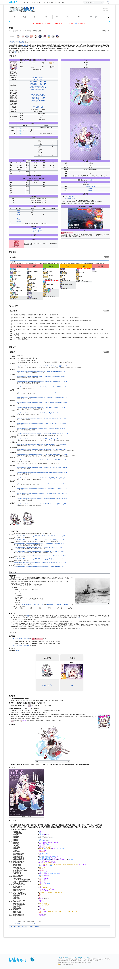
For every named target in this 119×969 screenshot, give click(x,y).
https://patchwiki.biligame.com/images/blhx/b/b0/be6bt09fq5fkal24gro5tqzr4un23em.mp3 (38, 551)
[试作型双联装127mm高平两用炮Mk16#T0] (30, 277)
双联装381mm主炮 (25, 604)
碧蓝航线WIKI (14, 42)
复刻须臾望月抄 (35, 96)
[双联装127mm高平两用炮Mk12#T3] (28, 296)
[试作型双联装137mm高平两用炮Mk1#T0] (28, 277)
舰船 (24, 17)
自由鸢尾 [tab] (47, 825)
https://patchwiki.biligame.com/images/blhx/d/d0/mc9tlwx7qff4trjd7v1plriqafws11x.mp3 (40, 407)
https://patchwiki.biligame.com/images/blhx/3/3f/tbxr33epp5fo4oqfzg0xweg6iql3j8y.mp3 (41, 449)
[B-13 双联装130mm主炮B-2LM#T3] (30, 285)
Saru (89, 188)
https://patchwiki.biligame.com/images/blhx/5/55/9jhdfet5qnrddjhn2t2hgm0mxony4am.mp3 (42, 397)
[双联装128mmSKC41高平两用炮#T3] (28, 292)
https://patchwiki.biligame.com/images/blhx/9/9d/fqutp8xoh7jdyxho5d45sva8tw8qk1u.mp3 (41, 381)
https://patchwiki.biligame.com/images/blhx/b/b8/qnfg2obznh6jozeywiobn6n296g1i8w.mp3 (41, 493)
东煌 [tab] (27, 825)
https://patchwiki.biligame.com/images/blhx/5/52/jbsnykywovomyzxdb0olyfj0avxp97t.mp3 (41, 376)
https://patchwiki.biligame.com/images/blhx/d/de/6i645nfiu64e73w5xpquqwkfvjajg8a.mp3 (41, 366)
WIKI (43, 2)
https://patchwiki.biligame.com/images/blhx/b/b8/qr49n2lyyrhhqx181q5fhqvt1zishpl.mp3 (41, 483)
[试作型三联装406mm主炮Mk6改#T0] (11, 292)
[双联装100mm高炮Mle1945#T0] (44, 286)
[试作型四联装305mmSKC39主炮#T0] (11, 277)
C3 (44, 96)
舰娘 (15, 926)
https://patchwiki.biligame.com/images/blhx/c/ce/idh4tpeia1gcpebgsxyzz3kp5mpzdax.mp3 (41, 472)
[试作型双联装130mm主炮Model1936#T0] (28, 281)
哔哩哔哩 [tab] (12, 827)
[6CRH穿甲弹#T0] (77, 274)
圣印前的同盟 (34, 94)
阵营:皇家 (24, 926)
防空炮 (18, 214)
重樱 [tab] (19, 825)
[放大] (108, 603)
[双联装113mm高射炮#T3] (47, 290)
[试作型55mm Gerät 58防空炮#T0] (44, 294)
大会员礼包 (50, 2)
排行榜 (33, 2)
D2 (43, 99)
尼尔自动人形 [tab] (22, 829)
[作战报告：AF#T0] (61, 286)
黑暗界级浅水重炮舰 (33, 926)
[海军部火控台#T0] (77, 270)
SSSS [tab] (48, 827)
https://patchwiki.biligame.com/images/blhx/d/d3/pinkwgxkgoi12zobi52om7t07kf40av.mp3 (41, 467)
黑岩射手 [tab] (91, 827)
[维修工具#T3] (61, 269)
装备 (35, 17)
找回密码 (73, 957)
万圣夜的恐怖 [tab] (14, 531)
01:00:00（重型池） (37, 77)
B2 (41, 99)
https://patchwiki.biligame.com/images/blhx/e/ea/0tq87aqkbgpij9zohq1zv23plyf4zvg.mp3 (41, 439)
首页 (28, 2)
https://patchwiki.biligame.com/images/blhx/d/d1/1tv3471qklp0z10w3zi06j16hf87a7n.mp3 (41, 459)
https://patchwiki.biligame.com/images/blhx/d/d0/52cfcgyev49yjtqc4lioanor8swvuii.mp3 (40, 413)
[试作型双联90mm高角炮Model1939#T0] (44, 290)
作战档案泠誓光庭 (36, 86)
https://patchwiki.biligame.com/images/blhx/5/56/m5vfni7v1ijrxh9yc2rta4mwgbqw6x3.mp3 (38, 543)
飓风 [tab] (83, 825)
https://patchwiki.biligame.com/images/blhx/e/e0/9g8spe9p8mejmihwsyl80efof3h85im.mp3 (39, 539)
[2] (79, 628)
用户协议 (87, 957)
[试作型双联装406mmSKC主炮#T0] (11, 296)
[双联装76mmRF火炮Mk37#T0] (44, 269)
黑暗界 (27, 616)
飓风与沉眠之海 (35, 100)
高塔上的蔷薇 (35, 99)
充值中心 (57, 2)
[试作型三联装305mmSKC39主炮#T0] (17, 296)
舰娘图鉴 (21, 42)
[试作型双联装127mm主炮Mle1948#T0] (28, 285)
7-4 (38, 79)
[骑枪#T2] (93, 269)
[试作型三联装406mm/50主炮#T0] (11, 285)
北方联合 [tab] (40, 825)
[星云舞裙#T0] (61, 282)
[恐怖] (29, 705)
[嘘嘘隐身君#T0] (63, 273)
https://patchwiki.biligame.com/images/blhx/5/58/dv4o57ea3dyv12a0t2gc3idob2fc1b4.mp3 (41, 454)
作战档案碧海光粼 (36, 89)
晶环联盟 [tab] (68, 825)
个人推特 (90, 180)
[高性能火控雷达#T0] (77, 278)
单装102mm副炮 (38, 604)
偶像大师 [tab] (42, 827)
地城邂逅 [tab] (98, 827)
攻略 (79, 17)
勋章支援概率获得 (38, 107)
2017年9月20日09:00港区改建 (21, 639)
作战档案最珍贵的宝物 (36, 83)
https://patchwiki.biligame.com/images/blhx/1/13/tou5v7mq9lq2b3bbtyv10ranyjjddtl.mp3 (41, 478)
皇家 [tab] (15, 825)
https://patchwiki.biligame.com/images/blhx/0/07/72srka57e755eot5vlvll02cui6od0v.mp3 (41, 418)
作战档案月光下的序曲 (36, 84)
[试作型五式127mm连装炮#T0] (28, 273)
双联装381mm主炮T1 (36, 228)
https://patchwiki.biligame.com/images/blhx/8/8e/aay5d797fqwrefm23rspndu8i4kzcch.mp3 (41, 488)
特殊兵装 (18, 221)
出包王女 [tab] (84, 827)
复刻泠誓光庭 (34, 102)
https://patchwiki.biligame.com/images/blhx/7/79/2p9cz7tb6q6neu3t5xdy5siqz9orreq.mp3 (41, 402)
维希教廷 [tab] (54, 825)
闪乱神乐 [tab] (77, 827)
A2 (42, 89)
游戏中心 (60, 957)
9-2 (41, 79)
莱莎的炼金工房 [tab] (56, 827)
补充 (17, 651)
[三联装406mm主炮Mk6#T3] (11, 273)
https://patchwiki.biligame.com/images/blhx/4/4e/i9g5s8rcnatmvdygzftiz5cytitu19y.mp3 (40, 428)
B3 (42, 86)
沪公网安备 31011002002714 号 (67, 964)
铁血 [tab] (23, 825)
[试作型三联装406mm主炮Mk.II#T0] (14, 269)
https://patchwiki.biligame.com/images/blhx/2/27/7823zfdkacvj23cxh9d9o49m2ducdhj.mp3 (39, 536)
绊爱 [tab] (25, 827)
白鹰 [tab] (11, 825)
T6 (44, 97)
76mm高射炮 (49, 604)
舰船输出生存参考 (70, 198)
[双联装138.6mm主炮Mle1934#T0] (28, 269)
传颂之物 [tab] (19, 827)
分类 (10, 926)
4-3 (35, 79)
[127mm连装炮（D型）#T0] (28, 289)
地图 (46, 17)
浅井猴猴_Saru (90, 186)
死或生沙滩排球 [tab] (33, 827)
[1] (79, 617)
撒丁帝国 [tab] (33, 825)
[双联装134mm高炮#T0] (47, 277)
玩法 (57, 17)
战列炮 (18, 210)
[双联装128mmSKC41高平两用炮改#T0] (30, 289)
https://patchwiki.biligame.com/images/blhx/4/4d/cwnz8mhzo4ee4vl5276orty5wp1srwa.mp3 (42, 433)
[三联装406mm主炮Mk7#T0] (11, 269)
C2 (44, 89)
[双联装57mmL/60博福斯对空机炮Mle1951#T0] (44, 282)
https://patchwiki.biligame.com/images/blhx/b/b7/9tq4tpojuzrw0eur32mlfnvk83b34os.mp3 (41, 386)
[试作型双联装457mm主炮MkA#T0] (11, 289)
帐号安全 (67, 957)
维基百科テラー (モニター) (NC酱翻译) (26, 923)
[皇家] (50, 66)
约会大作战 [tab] (13, 829)
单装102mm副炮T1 (36, 231)
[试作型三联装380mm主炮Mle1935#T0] (11, 281)
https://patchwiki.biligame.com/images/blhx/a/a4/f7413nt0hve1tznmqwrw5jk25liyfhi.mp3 (41, 504)
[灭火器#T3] (61, 273)
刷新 (76, 23)
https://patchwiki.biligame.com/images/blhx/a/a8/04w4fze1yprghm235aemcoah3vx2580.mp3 (39, 562)
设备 (18, 216)
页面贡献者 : (12, 36)
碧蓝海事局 (25, 45)
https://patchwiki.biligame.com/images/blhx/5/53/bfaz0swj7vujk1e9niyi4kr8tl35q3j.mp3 (37, 547)
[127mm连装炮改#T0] (30, 296)
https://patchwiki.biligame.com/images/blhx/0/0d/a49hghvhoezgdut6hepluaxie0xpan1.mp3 (41, 498)
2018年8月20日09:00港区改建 (21, 645)
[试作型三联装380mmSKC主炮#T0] (14, 296)
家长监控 (80, 957)
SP (44, 94)
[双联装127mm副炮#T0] (30, 292)
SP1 (45, 81)
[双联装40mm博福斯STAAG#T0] (47, 273)
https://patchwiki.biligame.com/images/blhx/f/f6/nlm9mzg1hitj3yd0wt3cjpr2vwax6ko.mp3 (41, 392)
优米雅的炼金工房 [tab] (68, 827)
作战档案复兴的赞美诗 (36, 88)
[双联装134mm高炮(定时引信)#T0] (44, 277)
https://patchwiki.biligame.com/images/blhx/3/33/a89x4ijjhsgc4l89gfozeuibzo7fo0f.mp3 (40, 371)
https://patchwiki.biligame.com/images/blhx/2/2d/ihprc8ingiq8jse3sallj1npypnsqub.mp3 (37, 559)
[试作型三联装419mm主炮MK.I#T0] (14, 273)
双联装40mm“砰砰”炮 (62, 604)
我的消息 (105, 8)
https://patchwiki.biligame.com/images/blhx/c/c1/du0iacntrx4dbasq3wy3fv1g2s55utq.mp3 (38, 566)
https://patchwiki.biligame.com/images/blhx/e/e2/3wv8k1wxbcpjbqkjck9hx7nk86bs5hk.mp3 (41, 444)
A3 (42, 96)
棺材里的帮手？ (47, 685)
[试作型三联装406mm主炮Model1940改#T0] (14, 285)
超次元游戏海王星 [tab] (96, 825)
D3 (44, 86)
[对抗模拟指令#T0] (63, 269)
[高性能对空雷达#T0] (61, 277)
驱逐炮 (18, 212)
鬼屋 (71, 685)
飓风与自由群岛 (35, 97)
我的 (63, 2)
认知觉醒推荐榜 (69, 196)
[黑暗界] (21, 720)
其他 (68, 17)
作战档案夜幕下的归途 (36, 81)
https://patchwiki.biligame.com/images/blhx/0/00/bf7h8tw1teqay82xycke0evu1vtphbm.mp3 (41, 423)
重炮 (19, 926)
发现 (38, 2)
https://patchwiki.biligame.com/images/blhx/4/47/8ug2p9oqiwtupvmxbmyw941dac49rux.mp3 (39, 555)
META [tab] (88, 825)
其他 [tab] (73, 825)
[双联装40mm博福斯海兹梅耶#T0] (44, 273)
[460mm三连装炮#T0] (14, 292)
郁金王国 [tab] (61, 825)
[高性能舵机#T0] (66, 273)
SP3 (45, 84)
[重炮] (50, 63)
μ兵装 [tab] (78, 825)
